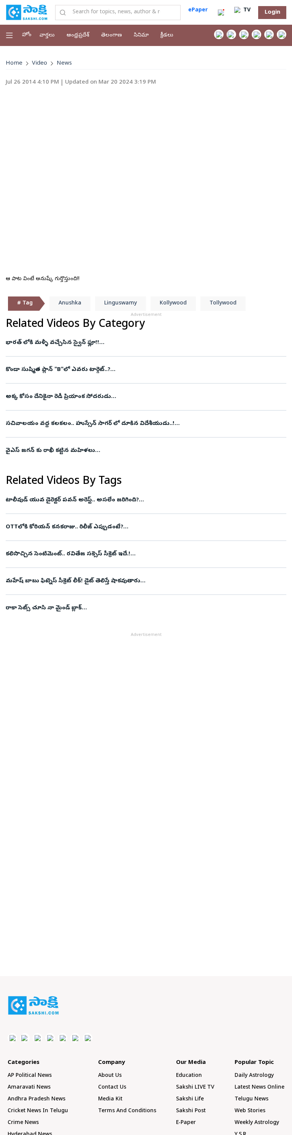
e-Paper (186, 1123)
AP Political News (30, 1076)
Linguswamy (120, 303)
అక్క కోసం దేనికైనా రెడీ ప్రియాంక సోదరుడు (58, 397)
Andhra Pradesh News (36, 1099)
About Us (110, 1076)
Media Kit (110, 1099)
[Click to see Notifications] (221, 12)
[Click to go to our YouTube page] (269, 34)
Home (14, 63)
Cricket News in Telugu (38, 1111)
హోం (27, 35)
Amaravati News (29, 1087)
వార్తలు (47, 35)
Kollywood (173, 303)
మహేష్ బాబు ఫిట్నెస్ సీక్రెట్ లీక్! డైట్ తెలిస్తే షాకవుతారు (73, 581)
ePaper (198, 10)
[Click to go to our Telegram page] (75, 1038)
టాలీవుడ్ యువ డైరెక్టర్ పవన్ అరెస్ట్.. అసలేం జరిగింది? (72, 500)
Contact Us (112, 1087)
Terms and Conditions (127, 1111)
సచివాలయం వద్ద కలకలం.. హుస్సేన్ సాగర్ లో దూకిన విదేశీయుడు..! (90, 424)
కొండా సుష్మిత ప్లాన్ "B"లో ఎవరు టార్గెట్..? (58, 370)
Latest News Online (259, 1087)
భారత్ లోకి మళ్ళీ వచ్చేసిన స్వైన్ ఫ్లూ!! (52, 343)
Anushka (70, 303)
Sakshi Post (191, 1111)
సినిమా (141, 35)
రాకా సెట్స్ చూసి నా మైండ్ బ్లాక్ (44, 608)
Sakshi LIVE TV (195, 1087)
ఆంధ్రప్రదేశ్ (78, 35)
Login (272, 12)
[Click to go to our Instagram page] (256, 34)
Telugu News (251, 1099)
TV (246, 10)
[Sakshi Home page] (27, 12)
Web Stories (250, 1111)
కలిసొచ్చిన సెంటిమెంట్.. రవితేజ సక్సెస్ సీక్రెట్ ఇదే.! (68, 554)
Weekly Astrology (257, 1123)
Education (189, 1076)
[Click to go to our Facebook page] (219, 34)
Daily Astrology (254, 1076)
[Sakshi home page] (33, 1005)
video (39, 63)
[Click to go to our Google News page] (281, 34)
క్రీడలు (166, 35)
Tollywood (222, 303)
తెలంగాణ (111, 35)
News (64, 63)
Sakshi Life (190, 1099)
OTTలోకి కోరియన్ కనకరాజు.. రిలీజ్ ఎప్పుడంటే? (64, 527)
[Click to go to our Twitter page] (244, 34)
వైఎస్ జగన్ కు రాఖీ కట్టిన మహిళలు (50, 451)
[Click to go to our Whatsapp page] (231, 34)
